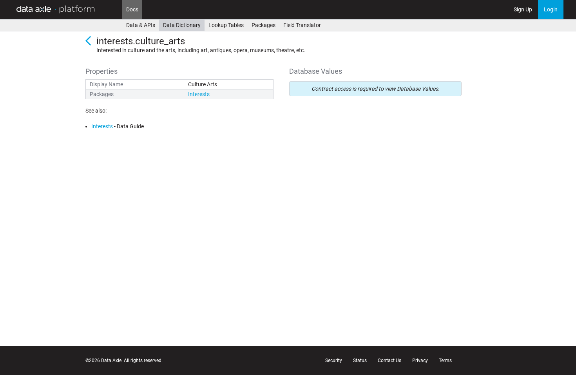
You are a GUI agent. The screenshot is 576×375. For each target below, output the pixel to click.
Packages (263, 25)
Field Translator (302, 25)
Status (360, 360)
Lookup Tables (226, 25)
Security (333, 360)
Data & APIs (140, 25)
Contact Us (389, 360)
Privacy (420, 360)
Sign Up (523, 9)
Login (551, 9)
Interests (199, 94)
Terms (445, 360)
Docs (132, 9)
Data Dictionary (182, 25)
